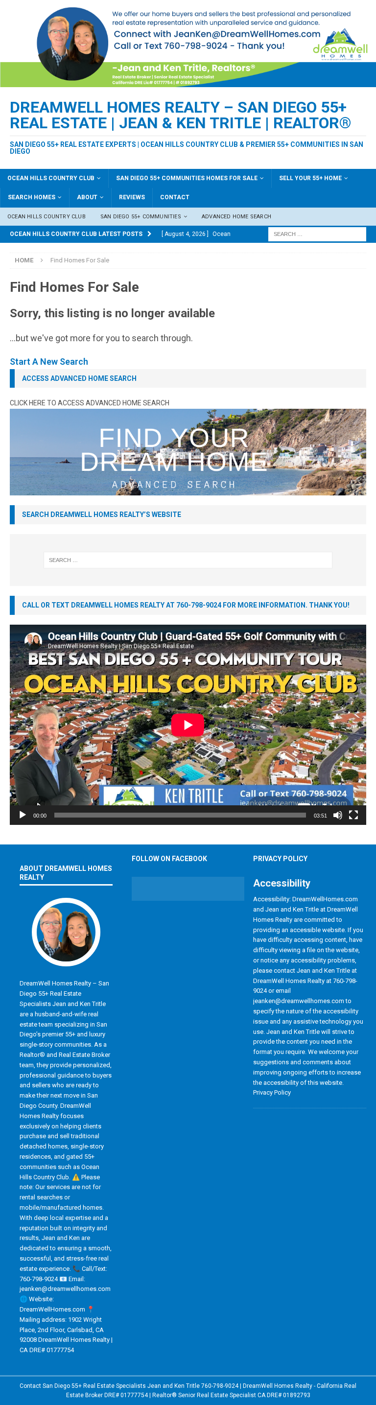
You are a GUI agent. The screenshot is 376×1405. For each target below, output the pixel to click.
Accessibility (281, 883)
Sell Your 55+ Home (310, 178)
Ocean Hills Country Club (50, 178)
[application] (188, 725)
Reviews (132, 197)
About (87, 197)
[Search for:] (317, 233)
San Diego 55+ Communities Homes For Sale (187, 178)
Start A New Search (49, 361)
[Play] (22, 815)
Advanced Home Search (236, 216)
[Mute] (338, 815)
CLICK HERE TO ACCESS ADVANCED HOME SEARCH (89, 403)
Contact (174, 197)
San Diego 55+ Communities (140, 216)
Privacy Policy (280, 859)
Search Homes (31, 197)
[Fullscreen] (353, 815)
